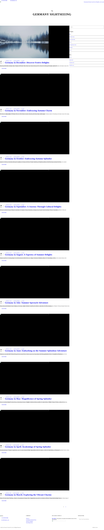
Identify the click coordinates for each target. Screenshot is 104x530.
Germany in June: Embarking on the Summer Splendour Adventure (36, 351)
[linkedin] (97, 0)
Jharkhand (70, 47)
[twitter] (101, 0)
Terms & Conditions (29, 521)
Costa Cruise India (72, 39)
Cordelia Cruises (71, 36)
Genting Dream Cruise (72, 44)
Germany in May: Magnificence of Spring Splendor (28, 399)
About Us (27, 518)
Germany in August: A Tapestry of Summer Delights (28, 255)
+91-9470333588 (4, 0)
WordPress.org (71, 65)
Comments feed (71, 62)
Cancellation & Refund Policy (31, 519)
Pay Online (54, 518)
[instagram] (103, 0)
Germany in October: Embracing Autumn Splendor (28, 159)
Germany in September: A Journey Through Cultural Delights (33, 207)
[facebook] (95, 0)
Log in (70, 57)
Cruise (70, 42)
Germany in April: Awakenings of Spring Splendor (28, 447)
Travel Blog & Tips (29, 522)
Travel (70, 50)
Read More (4, 68)
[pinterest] (99, 0)
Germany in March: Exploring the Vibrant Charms (28, 495)
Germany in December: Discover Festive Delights (27, 62)
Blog (70, 34)
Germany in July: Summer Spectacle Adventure (26, 303)
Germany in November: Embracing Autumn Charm (28, 110)
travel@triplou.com (13, 0)
